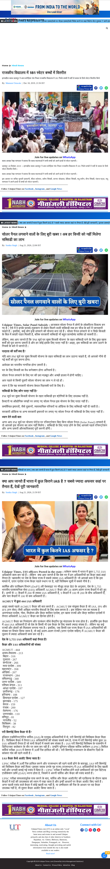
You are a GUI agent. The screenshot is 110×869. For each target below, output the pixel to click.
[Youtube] (98, 830)
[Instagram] (90, 830)
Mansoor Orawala (13, 83)
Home (5, 65)
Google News (56, 189)
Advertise (66, 865)
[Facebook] (82, 830)
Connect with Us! (90, 824)
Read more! (50, 854)
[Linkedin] (94, 830)
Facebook (29, 189)
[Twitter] (86, 830)
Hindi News (18, 65)
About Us (50, 825)
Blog (73, 865)
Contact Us (47, 865)
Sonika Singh (11, 245)
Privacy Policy (57, 865)
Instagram (40, 189)
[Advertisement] (55, 43)
